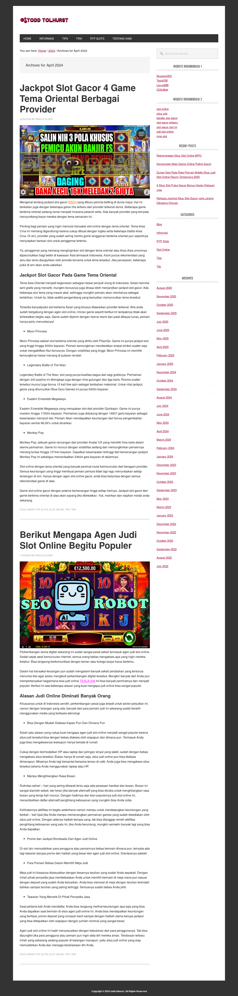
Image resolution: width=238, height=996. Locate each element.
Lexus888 (162, 85)
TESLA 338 (87, 681)
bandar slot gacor (167, 118)
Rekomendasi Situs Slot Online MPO (179, 155)
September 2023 (167, 490)
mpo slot (162, 136)
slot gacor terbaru (167, 122)
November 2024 (166, 372)
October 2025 (165, 305)
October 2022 (165, 540)
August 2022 (164, 557)
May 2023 (163, 499)
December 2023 (166, 465)
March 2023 (164, 507)
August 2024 (164, 397)
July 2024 (162, 406)
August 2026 (164, 288)
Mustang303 (164, 76)
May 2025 (163, 338)
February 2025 (165, 355)
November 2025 (166, 296)
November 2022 (166, 532)
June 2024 (163, 414)
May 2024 (163, 423)
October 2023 (165, 482)
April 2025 (163, 347)
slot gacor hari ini (167, 127)
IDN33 (72, 202)
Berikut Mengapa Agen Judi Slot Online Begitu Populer (78, 539)
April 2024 (163, 431)
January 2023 (165, 515)
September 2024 (167, 389)
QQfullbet (162, 89)
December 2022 (166, 524)
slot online (163, 109)
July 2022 (162, 566)
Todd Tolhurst (45, 20)
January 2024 (165, 456)
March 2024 (164, 439)
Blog (159, 224)
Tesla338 (162, 80)
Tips (67, 509)
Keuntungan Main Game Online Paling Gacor (184, 164)
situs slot (162, 113)
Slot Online (56, 509)
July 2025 (162, 321)
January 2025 (165, 364)
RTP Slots (42, 509)
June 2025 (163, 330)
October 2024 (165, 380)
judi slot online (165, 131)
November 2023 (166, 473)
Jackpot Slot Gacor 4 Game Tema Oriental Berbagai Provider (78, 98)
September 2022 (167, 549)
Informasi (162, 232)
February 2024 (165, 448)
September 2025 (167, 313)
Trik (73, 509)
